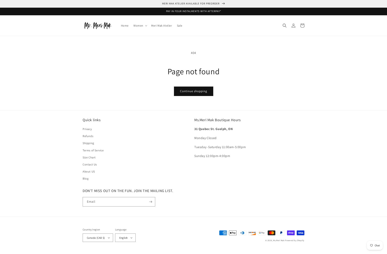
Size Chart (89, 157)
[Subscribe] (150, 202)
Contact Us (90, 164)
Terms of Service (93, 150)
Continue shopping (193, 91)
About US (89, 171)
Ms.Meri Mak (279, 240)
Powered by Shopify (294, 240)
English (123, 238)
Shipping (88, 143)
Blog (85, 178)
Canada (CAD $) (96, 238)
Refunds (88, 136)
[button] (140, 25)
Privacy (87, 129)
